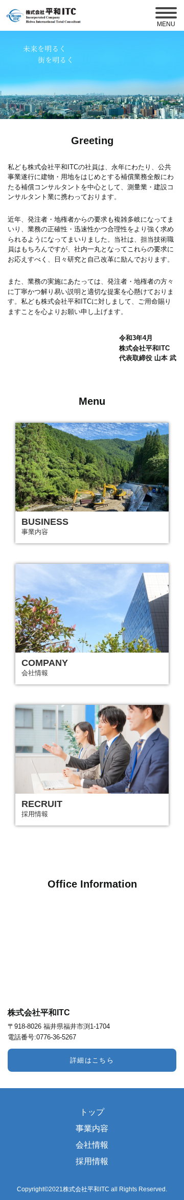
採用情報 (92, 1161)
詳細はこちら (92, 1060)
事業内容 (92, 1129)
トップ (92, 1112)
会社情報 (92, 1145)
